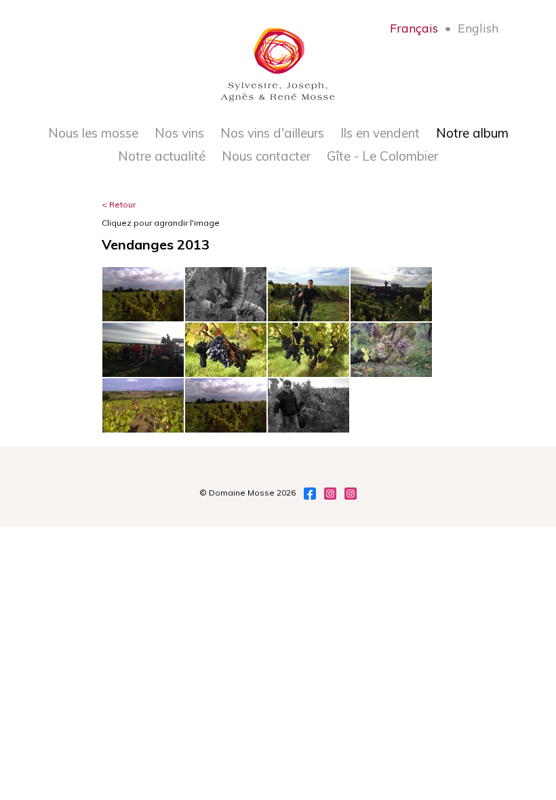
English (478, 28)
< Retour (119, 204)
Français (414, 28)
